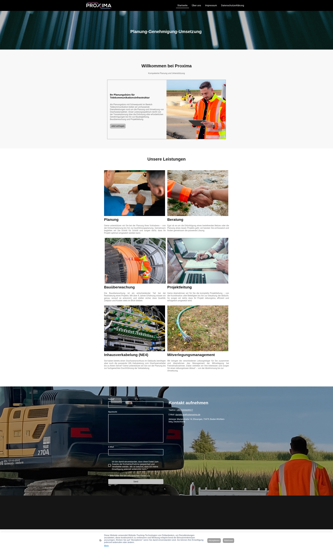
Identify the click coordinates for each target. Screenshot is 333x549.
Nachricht (112, 412)
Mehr (106, 546)
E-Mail (111, 447)
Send (135, 481)
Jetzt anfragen (117, 126)
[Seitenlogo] (98, 5)
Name (111, 399)
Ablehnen (228, 540)
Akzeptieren (214, 540)
